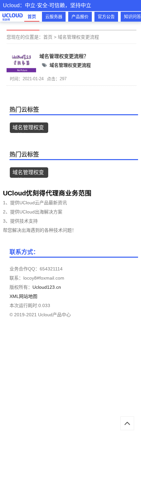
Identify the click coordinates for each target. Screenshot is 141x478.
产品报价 (80, 16)
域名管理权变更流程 (78, 37)
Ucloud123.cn (46, 287)
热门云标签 (24, 109)
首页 (32, 16)
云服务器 (53, 16)
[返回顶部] (127, 423)
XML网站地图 (23, 296)
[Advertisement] (70, 406)
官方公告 (106, 16)
